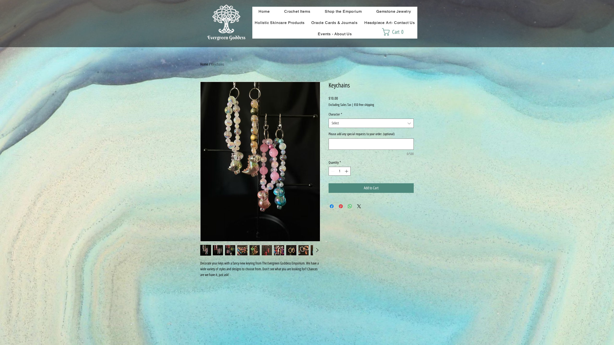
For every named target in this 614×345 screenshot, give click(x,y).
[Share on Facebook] (332, 206)
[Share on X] (359, 206)
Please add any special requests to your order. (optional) (362, 134)
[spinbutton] (339, 171)
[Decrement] (332, 171)
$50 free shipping (364, 105)
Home (204, 64)
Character (335, 114)
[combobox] (371, 123)
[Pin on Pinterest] (341, 206)
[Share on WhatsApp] (350, 206)
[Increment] (347, 171)
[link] (395, 32)
